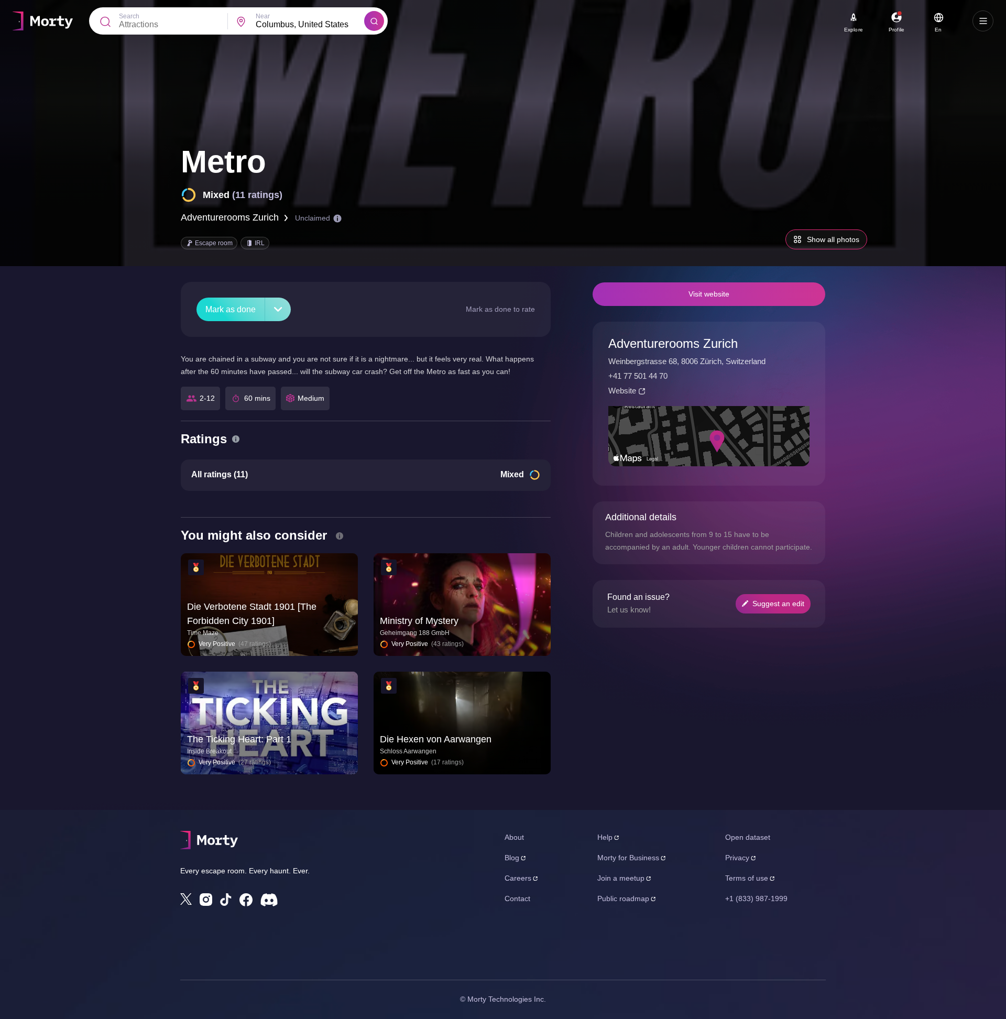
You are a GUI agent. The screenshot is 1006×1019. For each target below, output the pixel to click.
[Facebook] (246, 899)
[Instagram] (206, 899)
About (514, 837)
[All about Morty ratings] (235, 439)
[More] (278, 309)
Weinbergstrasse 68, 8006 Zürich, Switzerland (687, 361)
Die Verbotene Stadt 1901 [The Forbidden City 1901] (251, 613)
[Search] (374, 21)
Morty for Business (628, 857)
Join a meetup (620, 878)
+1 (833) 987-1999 (756, 898)
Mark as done (230, 309)
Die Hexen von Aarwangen (435, 739)
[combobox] (310, 24)
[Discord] (269, 899)
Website (622, 390)
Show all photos (833, 239)
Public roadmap (623, 898)
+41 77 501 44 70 (638, 375)
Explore (853, 29)
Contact (517, 898)
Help (605, 837)
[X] (186, 899)
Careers (518, 878)
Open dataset (747, 837)
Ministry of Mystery (419, 621)
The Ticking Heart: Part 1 (239, 739)
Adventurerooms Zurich (230, 217)
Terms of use (746, 878)
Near (263, 16)
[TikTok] (226, 899)
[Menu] (982, 20)
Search (129, 16)
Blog (512, 857)
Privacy (737, 857)
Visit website (708, 294)
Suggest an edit (778, 603)
